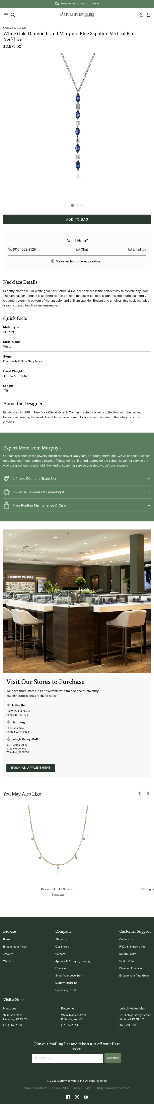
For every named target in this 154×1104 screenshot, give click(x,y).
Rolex (6, 939)
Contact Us (126, 939)
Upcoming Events (66, 990)
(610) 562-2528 (24, 249)
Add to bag (77, 219)
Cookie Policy (82, 1088)
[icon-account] (141, 14)
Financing (61, 968)
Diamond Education (131, 968)
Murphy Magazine (66, 983)
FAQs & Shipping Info (132, 946)
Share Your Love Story (69, 975)
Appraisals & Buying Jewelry (73, 961)
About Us (61, 939)
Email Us (139, 249)
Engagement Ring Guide (134, 975)
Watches (8, 961)
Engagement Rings (15, 946)
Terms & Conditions (35, 1088)
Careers (60, 954)
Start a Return (127, 961)
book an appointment (31, 768)
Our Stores (62, 946)
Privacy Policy (60, 1088)
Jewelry (8, 954)
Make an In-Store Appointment (79, 261)
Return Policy (127, 954)
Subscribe (112, 1058)
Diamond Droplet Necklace (57, 889)
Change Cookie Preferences (113, 1088)
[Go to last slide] (142, 793)
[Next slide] (150, 793)
